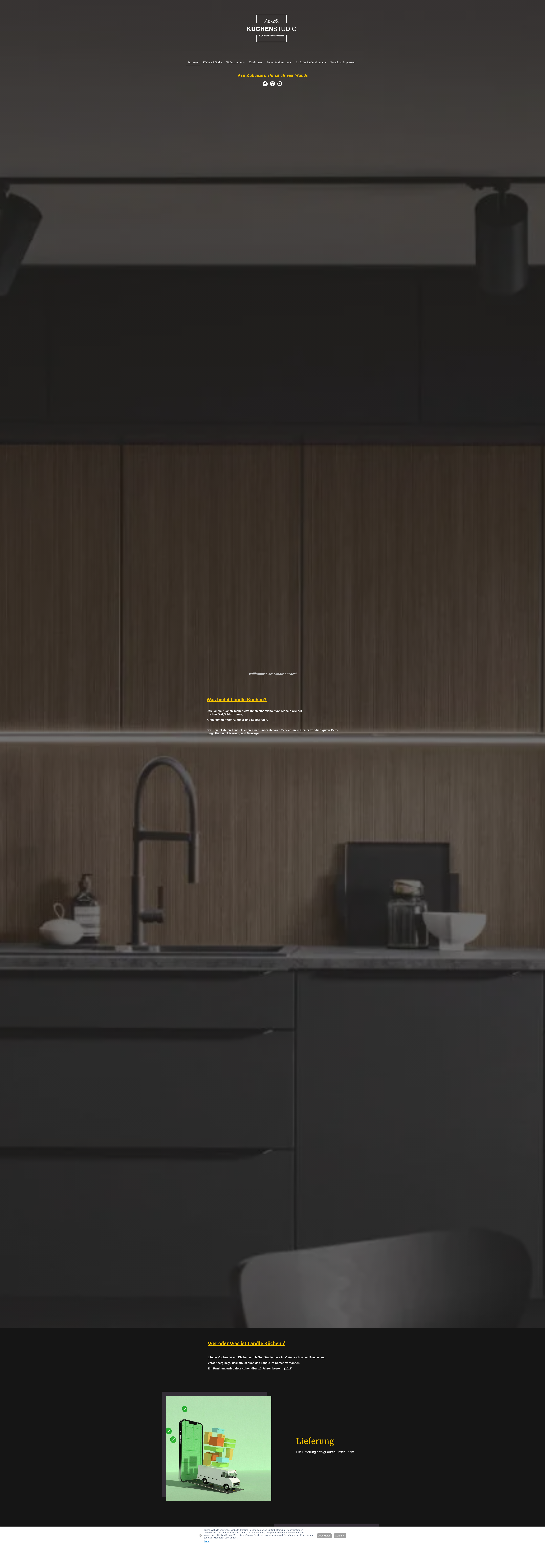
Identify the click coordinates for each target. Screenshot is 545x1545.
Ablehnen (340, 1535)
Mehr (206, 1541)
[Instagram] (272, 83)
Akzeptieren (324, 1535)
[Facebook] (265, 83)
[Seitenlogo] (272, 29)
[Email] (279, 83)
